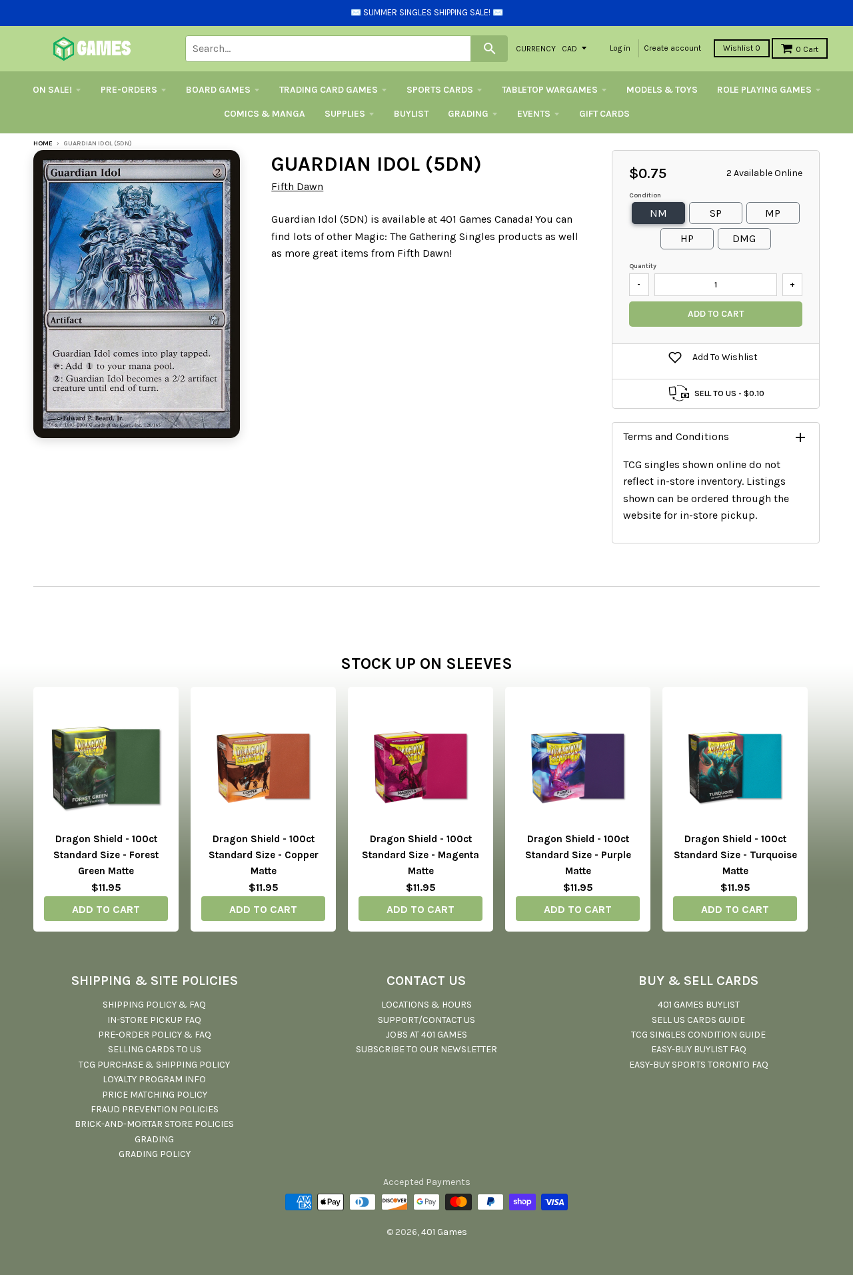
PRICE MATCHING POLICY (154, 1094)
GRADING (468, 113)
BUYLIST (411, 113)
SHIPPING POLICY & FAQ (154, 1004)
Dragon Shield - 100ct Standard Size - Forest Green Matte (106, 855)
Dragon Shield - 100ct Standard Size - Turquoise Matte (735, 855)
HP (687, 238)
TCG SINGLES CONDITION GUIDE (698, 1034)
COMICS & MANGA (264, 113)
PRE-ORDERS (129, 89)
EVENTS (533, 113)
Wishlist (741, 48)
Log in (620, 48)
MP (772, 213)
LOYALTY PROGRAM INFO (154, 1079)
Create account (672, 48)
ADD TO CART (106, 909)
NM (658, 213)
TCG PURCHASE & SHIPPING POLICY (154, 1064)
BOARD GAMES (218, 89)
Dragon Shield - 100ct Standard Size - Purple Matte (578, 855)
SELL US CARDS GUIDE (698, 1020)
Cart (807, 49)
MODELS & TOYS (662, 89)
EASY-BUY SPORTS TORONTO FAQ (698, 1064)
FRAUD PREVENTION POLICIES (155, 1109)
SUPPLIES (345, 113)
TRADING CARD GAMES (328, 89)
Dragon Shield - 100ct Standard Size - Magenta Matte (420, 855)
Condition (645, 195)
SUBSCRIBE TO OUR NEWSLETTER (426, 1049)
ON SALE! (52, 89)
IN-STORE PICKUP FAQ (154, 1020)
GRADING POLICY (155, 1154)
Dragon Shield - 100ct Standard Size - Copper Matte (264, 855)
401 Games (444, 1232)
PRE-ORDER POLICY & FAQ (154, 1034)
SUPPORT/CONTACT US (426, 1020)
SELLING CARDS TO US (154, 1049)
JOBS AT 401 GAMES (426, 1034)
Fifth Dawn (297, 186)
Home (43, 143)
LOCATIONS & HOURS (426, 1004)
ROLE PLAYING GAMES (764, 89)
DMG (744, 238)
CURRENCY (536, 48)
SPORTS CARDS (440, 89)
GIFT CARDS (604, 113)
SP (716, 213)
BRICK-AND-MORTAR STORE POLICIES (154, 1124)
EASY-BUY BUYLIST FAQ (698, 1049)
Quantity (642, 266)
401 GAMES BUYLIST (699, 1004)
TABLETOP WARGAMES (550, 89)
